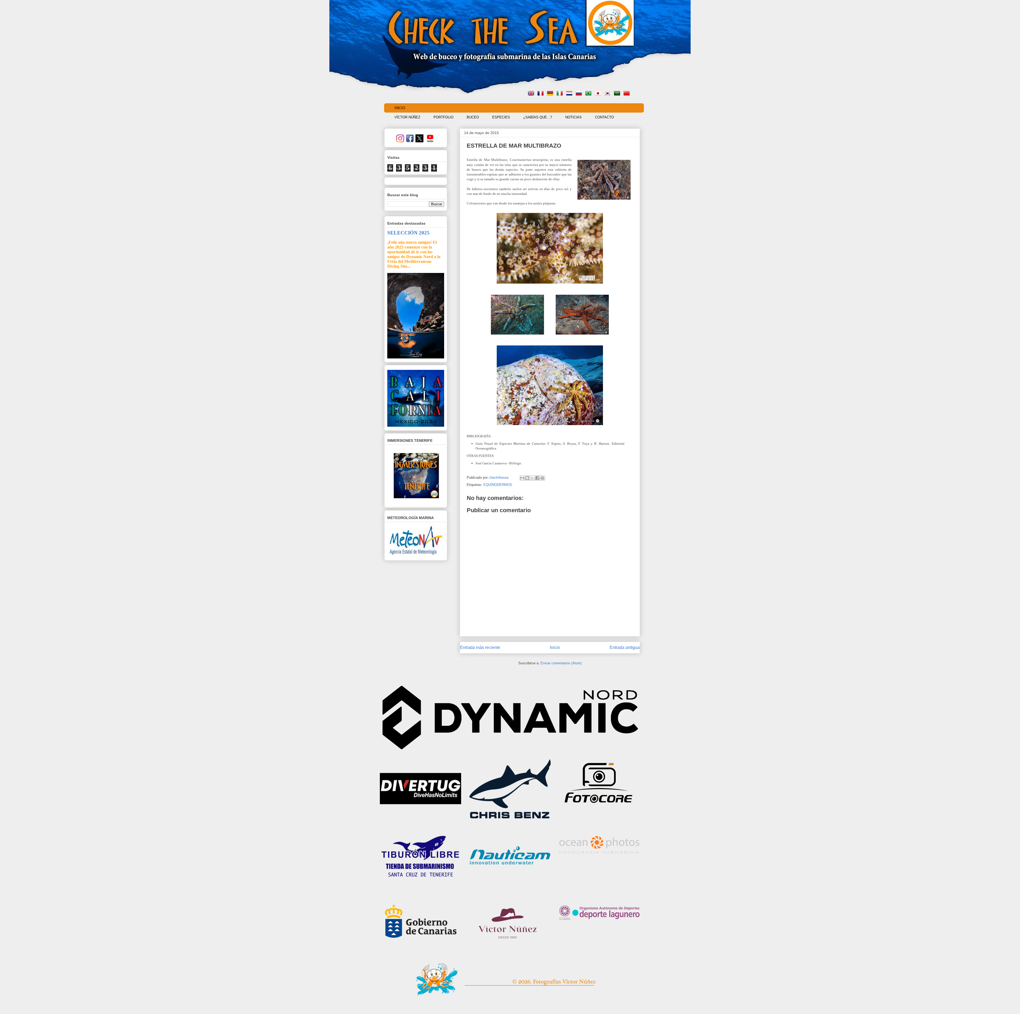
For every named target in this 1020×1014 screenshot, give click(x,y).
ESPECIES (501, 117)
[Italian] (560, 94)
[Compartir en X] (532, 478)
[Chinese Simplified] (627, 94)
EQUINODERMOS (497, 485)
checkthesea (499, 478)
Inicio (555, 647)
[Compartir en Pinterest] (542, 478)
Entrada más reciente (480, 647)
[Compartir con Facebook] (537, 478)
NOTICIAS (573, 117)
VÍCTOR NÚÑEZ (407, 117)
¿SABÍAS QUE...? (537, 117)
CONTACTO (604, 117)
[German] (551, 94)
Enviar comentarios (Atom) (561, 663)
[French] (541, 94)
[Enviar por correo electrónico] (522, 478)
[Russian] (580, 94)
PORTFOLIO (443, 117)
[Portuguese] (589, 94)
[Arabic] (618, 94)
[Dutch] (570, 94)
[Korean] (608, 94)
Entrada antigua (625, 647)
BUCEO (473, 117)
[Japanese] (599, 94)
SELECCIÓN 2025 (408, 233)
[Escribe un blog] (527, 478)
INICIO (399, 108)
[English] (532, 94)
